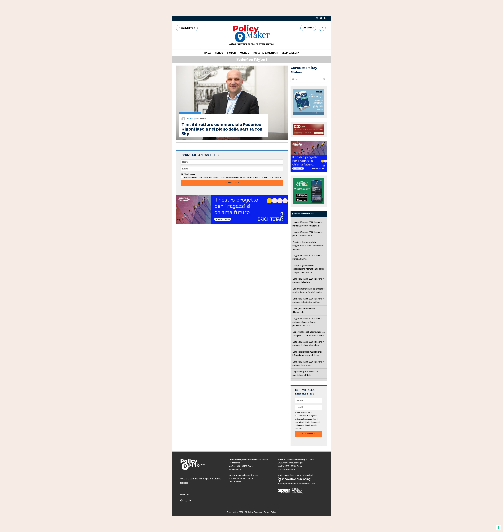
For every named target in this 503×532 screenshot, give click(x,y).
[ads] (232, 223)
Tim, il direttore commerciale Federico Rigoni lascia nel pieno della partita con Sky (221, 129)
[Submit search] (324, 79)
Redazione (202, 119)
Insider (189, 119)
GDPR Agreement (189, 174)
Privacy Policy (270, 512)
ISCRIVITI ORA (232, 183)
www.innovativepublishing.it (290, 463)
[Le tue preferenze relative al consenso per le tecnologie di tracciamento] (498, 527)
